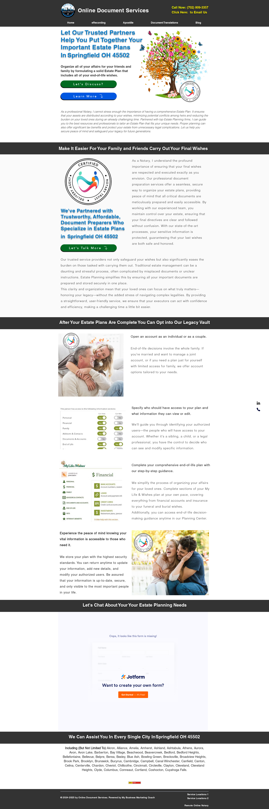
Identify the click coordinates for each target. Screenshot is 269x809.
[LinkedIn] (258, 403)
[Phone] (258, 409)
